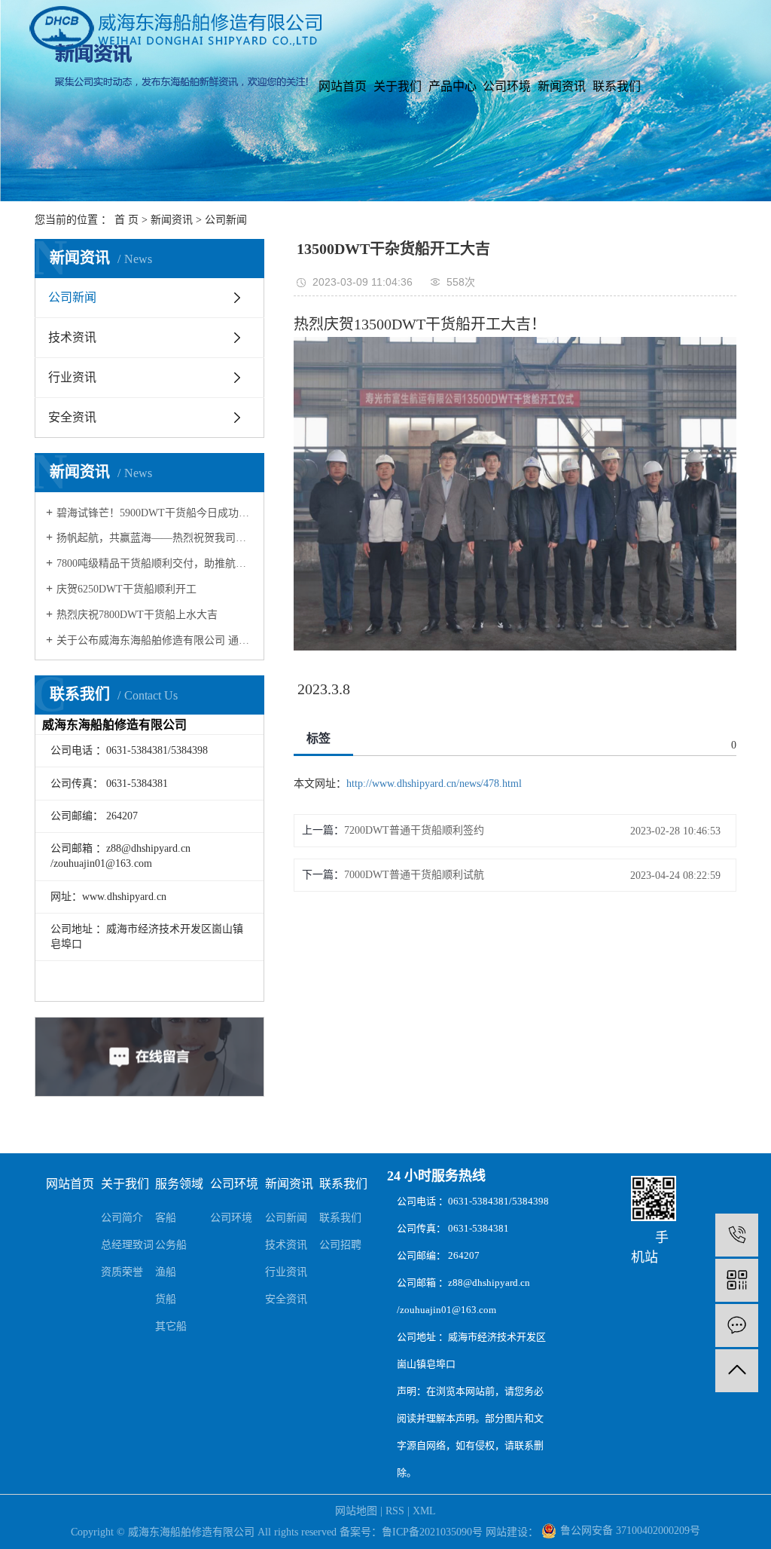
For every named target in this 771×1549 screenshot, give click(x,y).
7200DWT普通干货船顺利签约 (414, 830)
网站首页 (342, 86)
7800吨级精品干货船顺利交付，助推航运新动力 (154, 563)
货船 (165, 1299)
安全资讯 (72, 417)
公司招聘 (340, 1245)
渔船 (165, 1272)
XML (424, 1511)
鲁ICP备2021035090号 (432, 1532)
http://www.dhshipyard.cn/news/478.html (434, 783)
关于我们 (397, 86)
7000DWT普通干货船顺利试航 (414, 874)
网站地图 (356, 1511)
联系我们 (617, 86)
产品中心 (452, 86)
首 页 (126, 219)
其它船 (171, 1326)
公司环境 (507, 86)
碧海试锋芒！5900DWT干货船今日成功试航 (154, 513)
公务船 (171, 1245)
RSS (395, 1511)
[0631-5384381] (736, 1235)
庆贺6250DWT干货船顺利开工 (126, 589)
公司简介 (122, 1217)
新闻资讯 (562, 86)
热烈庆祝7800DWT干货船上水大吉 (137, 614)
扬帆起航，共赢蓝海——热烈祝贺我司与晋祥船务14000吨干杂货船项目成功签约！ (154, 537)
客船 (165, 1217)
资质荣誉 (122, 1272)
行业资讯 (72, 377)
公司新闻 (226, 219)
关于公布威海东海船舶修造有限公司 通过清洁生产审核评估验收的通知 (154, 640)
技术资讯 (72, 337)
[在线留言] (736, 1325)
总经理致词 (127, 1245)
